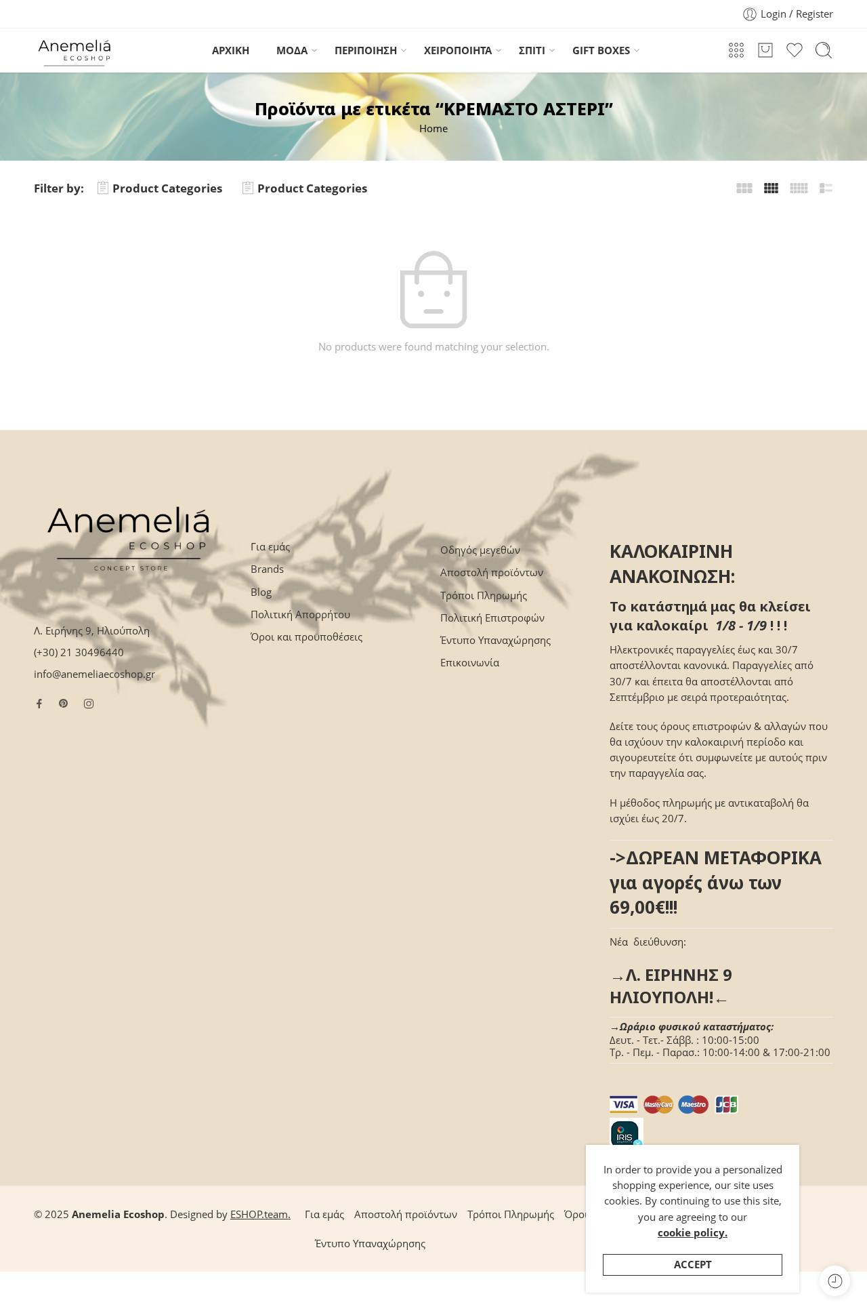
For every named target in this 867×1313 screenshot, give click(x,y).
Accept (693, 1264)
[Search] (823, 50)
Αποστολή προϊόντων (491, 572)
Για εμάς (270, 546)
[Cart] (765, 50)
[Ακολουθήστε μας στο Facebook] (39, 703)
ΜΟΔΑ (292, 50)
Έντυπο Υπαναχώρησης (495, 640)
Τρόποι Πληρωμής (483, 595)
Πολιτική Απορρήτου (300, 614)
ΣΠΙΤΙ (532, 50)
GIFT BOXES (601, 50)
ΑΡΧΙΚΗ (230, 50)
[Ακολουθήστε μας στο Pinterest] (63, 703)
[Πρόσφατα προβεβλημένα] (835, 1281)
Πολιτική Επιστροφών (492, 617)
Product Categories (167, 188)
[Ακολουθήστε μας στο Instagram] (89, 704)
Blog (261, 592)
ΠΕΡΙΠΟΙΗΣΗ (366, 50)
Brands (267, 569)
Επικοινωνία (469, 662)
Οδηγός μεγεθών (480, 550)
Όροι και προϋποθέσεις (306, 636)
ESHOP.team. (260, 1214)
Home (433, 128)
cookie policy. (692, 1232)
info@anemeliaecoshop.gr (94, 674)
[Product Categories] (736, 50)
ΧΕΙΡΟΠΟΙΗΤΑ (458, 50)
